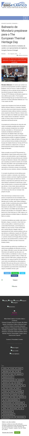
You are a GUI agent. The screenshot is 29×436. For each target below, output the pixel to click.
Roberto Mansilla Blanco (13, 400)
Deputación (19, 374)
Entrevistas (10, 324)
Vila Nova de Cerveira (7, 411)
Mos (23, 385)
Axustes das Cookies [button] (7, 432)
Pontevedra (14, 394)
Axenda (4, 333)
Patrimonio (25, 328)
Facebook (14, 275)
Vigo (21, 408)
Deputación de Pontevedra (9, 380)
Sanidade (4, 329)
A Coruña (12, 368)
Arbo (13, 371)
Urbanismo (14, 23)
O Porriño (5, 391)
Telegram (7, 273)
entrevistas (20, 380)
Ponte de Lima (6, 394)
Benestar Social (22, 324)
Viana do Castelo (13, 408)
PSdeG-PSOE (22, 397)
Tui (24, 405)
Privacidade (15, 339)
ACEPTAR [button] (17, 432)
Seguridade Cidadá (12, 329)
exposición (5, 382)
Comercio (6, 326)
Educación (22, 326)
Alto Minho (24, 322)
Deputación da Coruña (8, 377)
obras (4, 388)
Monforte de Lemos (7, 385)
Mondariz (19, 382)
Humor (25, 331)
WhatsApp (15, 273)
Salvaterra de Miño (19, 402)
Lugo (12, 382)
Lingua (21, 333)
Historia (9, 333)
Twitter (22, 273)
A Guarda (19, 368)
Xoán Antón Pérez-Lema (8, 417)
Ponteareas (19, 391)
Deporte (18, 335)
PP (21, 394)
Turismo (25, 329)
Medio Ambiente (5, 328)
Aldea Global (7, 318)
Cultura (11, 326)
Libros (25, 333)
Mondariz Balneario (6, 23)
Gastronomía (12, 335)
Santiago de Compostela (8, 405)
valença (4, 408)
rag (3, 400)
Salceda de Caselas (7, 402)
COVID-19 (5, 374)
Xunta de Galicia (20, 417)
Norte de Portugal (16, 322)
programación (6, 397)
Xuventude (11, 331)
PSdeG (13, 397)
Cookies (21, 339)
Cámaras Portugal (6, 322)
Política (16, 324)
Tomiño (19, 405)
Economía (16, 326)
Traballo (20, 329)
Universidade (15, 333)
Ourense (12, 391)
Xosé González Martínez (8, 414)
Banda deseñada (18, 331)
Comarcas (14, 320)
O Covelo (11, 388)
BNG (18, 371)
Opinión (4, 324)
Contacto (8, 339)
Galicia (13, 318)
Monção (17, 385)
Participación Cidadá (16, 328)
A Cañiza (5, 368)
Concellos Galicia (20, 318)
